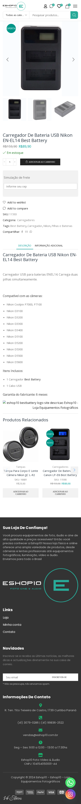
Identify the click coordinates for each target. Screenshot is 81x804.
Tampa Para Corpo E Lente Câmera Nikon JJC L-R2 (20, 473)
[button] (45, 6)
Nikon (46, 226)
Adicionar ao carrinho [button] (20, 492)
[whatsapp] (30, 231)
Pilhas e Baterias (62, 226)
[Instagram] (70, 794)
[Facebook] (22, 231)
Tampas (20, 466)
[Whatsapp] (70, 783)
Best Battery (18, 226)
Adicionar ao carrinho (42, 162)
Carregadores (26, 220)
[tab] (24, 245)
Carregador (35, 226)
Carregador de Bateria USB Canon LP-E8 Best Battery (60, 473)
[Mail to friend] (26, 231)
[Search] (74, 15)
